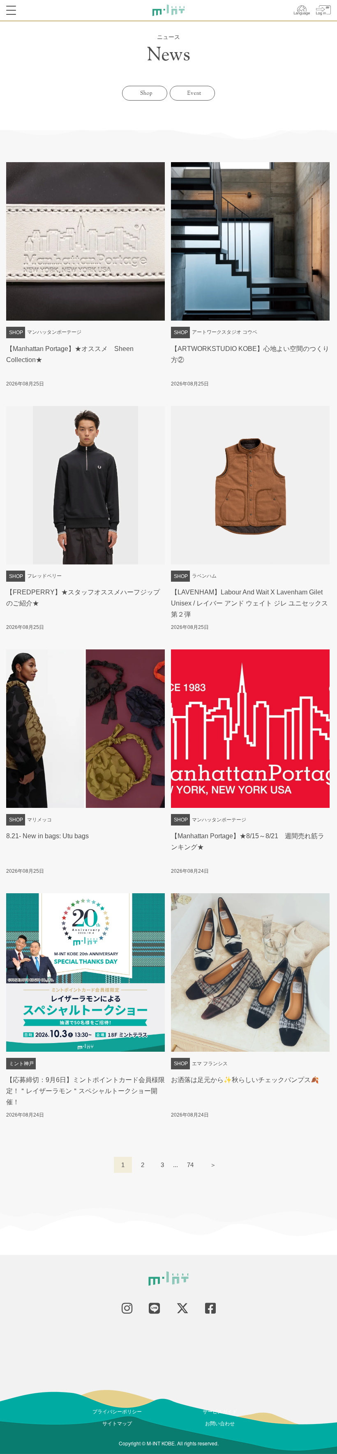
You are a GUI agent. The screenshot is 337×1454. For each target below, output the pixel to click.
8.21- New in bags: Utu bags (47, 835)
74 (190, 1164)
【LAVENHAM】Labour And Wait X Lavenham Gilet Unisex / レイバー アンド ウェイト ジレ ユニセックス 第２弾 (253, 603)
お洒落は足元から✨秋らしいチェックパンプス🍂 (245, 1079)
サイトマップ (117, 1423)
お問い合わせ (220, 1423)
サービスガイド (220, 1411)
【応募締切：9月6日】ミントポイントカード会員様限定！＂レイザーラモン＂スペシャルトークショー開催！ (85, 1090)
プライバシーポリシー (117, 1411)
